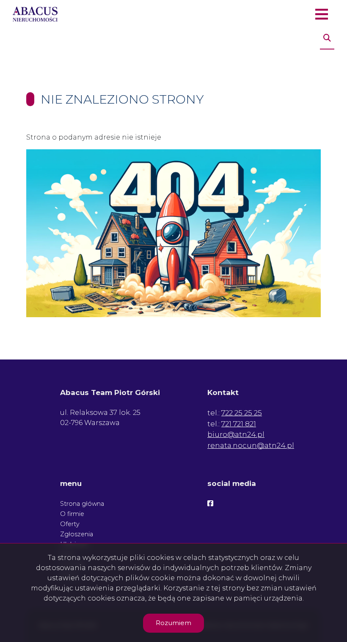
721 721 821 (238, 424)
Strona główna (82, 504)
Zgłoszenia (76, 534)
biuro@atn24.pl (235, 434)
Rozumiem (173, 623)
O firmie (72, 514)
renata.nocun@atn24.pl (250, 445)
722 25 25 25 (241, 413)
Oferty (70, 524)
